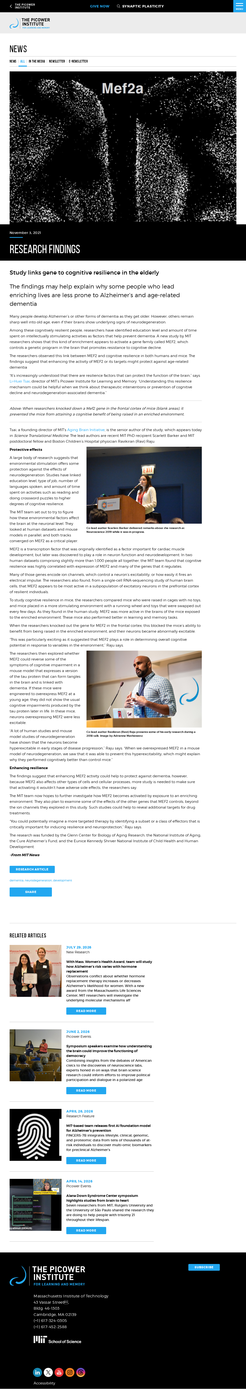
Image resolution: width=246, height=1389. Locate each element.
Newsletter (57, 61)
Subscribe (204, 1267)
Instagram (69, 1372)
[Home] (34, 23)
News (18, 49)
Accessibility (44, 1383)
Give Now (99, 6)
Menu (239, 9)
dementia (17, 880)
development (62, 880)
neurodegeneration (38, 880)
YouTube (59, 1372)
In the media (37, 61)
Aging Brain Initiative (86, 430)
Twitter (48, 1372)
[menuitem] (14, 61)
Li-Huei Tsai (20, 381)
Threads (80, 1372)
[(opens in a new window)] (77, 1339)
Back (11, 6)
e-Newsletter (78, 61)
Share (31, 892)
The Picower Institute (39, 6)
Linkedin (37, 1372)
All (22, 61)
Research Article (32, 869)
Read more (86, 1011)
